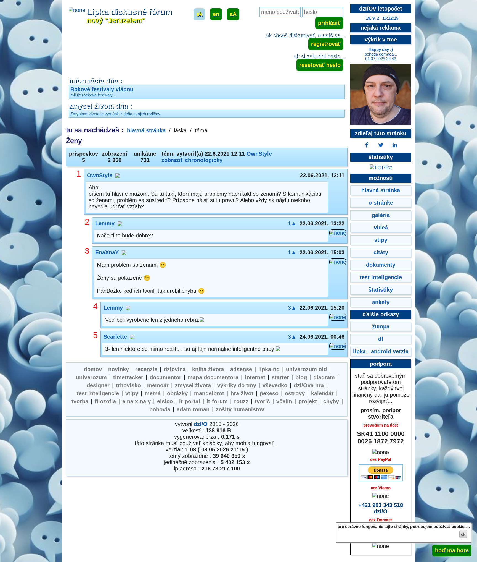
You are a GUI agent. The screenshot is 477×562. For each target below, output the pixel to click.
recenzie (146, 369)
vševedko (275, 385)
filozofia (105, 401)
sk (199, 14)
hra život (241, 393)
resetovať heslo (320, 65)
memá (153, 393)
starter (280, 377)
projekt (307, 401)
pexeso (269, 393)
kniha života (208, 369)
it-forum (217, 401)
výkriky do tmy (236, 385)
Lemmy (105, 223)
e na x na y (136, 401)
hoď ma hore (452, 550)
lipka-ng (269, 369)
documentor (165, 377)
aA (233, 14)
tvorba (79, 401)
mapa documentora (213, 377)
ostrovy (295, 393)
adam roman (193, 409)
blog (301, 377)
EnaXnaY (107, 252)
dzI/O (201, 424)
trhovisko (128, 385)
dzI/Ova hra (309, 385)
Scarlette (115, 337)
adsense (241, 369)
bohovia (159, 409)
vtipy (131, 393)
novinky (118, 369)
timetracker (128, 377)
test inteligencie (98, 393)
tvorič (262, 401)
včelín (284, 401)
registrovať (326, 44)
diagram (324, 377)
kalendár (322, 393)
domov (93, 369)
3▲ (292, 308)
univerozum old (306, 369)
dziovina (175, 369)
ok (463, 534)
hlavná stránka (146, 130)
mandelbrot (209, 393)
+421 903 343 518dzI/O (380, 508)
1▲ (292, 223)
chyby (331, 401)
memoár (158, 385)
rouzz (241, 401)
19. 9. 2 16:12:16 (382, 18)
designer (98, 385)
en (216, 14)
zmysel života (193, 385)
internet (255, 377)
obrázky (177, 393)
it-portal (189, 401)
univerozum (91, 377)
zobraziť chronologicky (191, 160)
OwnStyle (259, 154)
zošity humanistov (240, 409)
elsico (165, 401)
